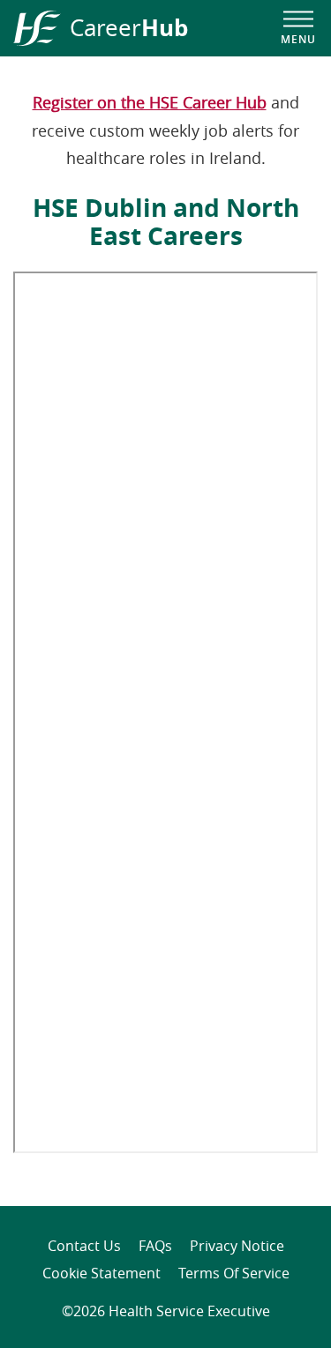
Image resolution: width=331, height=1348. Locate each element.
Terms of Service (234, 1273)
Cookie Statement (101, 1273)
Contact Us (84, 1245)
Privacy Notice (237, 1245)
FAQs (155, 1245)
